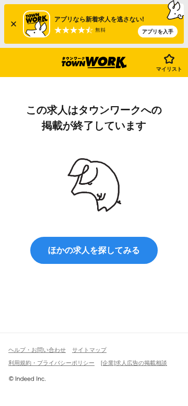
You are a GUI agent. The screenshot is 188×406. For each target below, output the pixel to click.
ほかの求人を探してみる (94, 250)
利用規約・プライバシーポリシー (51, 363)
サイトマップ (89, 350)
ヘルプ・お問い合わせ (37, 350)
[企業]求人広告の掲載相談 (134, 363)
